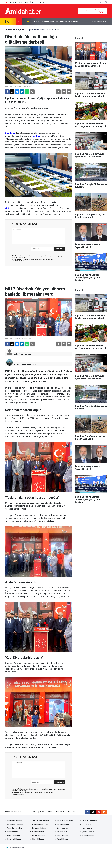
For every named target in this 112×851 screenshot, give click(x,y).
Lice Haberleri (62, 828)
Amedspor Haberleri (15, 824)
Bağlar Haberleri (63, 824)
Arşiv (33, 2)
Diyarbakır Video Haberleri (92, 820)
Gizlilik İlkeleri (59, 812)
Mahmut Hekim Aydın (22, 364)
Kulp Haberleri (87, 828)
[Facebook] (7, 91)
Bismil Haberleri (38, 835)
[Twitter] (12, 91)
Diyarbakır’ (10, 133)
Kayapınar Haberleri (39, 828)
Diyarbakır (21, 30)
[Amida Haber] (23, 11)
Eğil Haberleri (62, 832)
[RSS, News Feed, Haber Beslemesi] (104, 812)
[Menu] (81, 11)
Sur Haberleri (87, 824)
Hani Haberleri (12, 832)
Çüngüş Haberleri (13, 835)
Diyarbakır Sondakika (65, 820)
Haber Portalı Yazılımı (16, 848)
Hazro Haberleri (38, 832)
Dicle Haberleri (62, 835)
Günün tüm (99, 21)
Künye (42, 812)
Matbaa (36, 136)
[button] (58, 91)
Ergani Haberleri (88, 835)
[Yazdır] (32, 91)
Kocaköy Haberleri (14, 839)
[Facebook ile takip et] (87, 812)
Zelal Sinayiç (19, 354)
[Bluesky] (17, 91)
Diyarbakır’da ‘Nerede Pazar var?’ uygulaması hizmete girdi (55, 21)
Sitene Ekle (41, 2)
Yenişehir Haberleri (14, 828)
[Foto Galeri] (105, 2)
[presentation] (13, 21)
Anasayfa (11, 30)
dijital (7, 208)
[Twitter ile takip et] (93, 812)
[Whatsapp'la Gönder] (27, 91)
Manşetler (13, 2)
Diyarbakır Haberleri (14, 820)
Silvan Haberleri (38, 839)
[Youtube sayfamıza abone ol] (98, 812)
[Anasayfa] (6, 2)
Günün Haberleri (24, 2)
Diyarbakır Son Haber (40, 824)
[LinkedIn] (22, 91)
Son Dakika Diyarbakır (40, 820)
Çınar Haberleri (62, 839)
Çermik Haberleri (88, 832)
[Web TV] (100, 2)
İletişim (49, 812)
